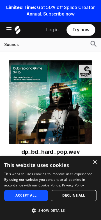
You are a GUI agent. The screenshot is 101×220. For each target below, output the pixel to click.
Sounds (11, 44)
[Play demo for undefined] (50, 102)
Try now (80, 29)
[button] (50, 210)
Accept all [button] (25, 195)
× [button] (95, 162)
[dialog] (50, 188)
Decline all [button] (73, 195)
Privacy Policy (73, 185)
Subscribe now (59, 14)
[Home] (17, 31)
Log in (52, 29)
